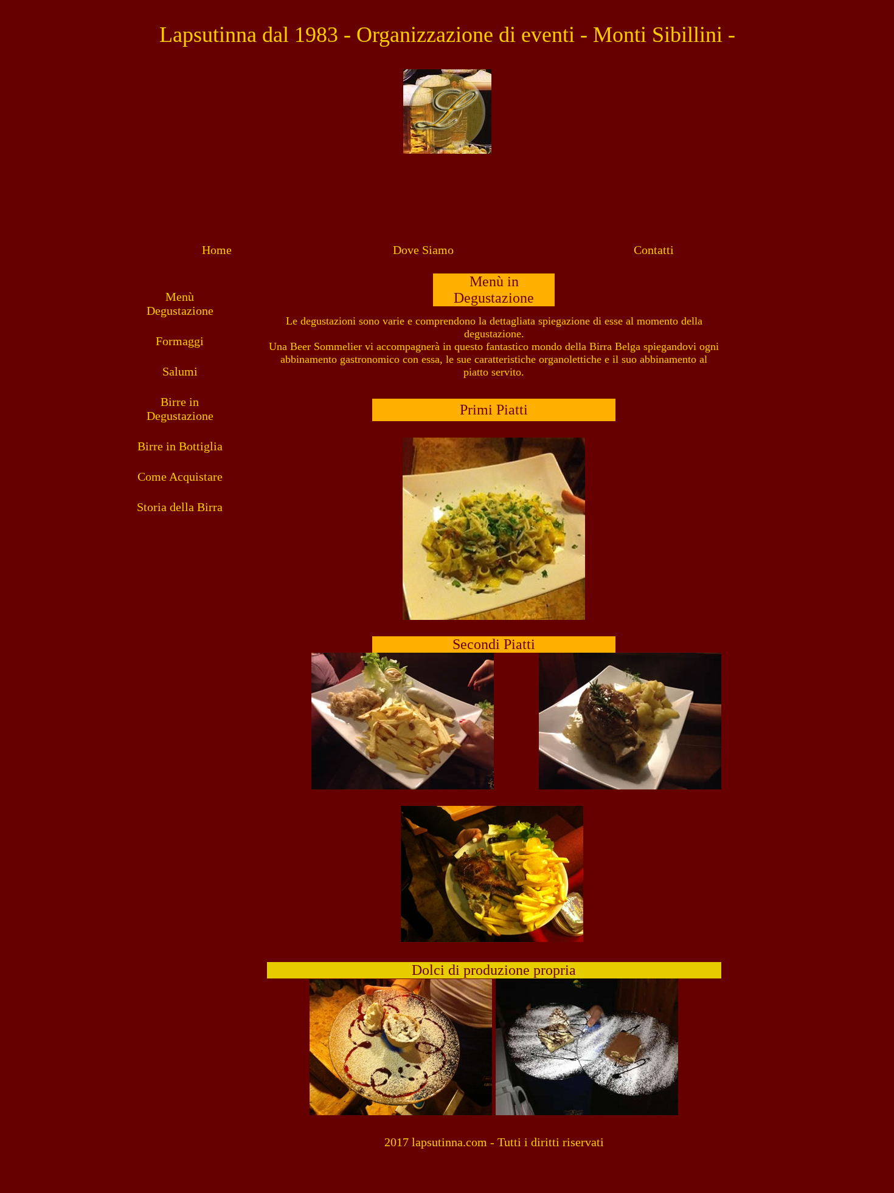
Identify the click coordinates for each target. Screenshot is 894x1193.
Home (217, 249)
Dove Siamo (423, 249)
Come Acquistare (180, 476)
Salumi (180, 371)
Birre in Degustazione (180, 408)
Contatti (654, 249)
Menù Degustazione (180, 303)
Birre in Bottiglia (180, 446)
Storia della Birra (180, 507)
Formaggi (180, 341)
